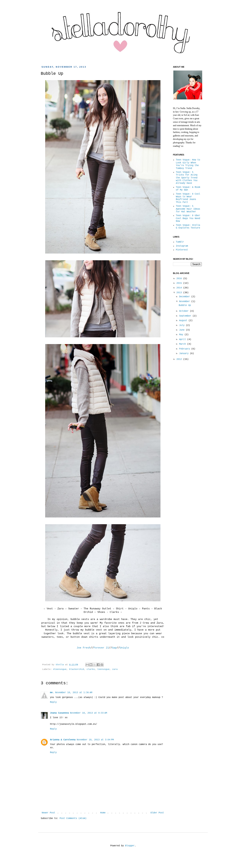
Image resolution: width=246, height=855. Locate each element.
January (184, 353)
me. (52, 692)
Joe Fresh (84, 647)
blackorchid (76, 669)
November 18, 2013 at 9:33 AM (88, 713)
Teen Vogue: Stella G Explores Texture (188, 226)
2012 (179, 359)
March (183, 344)
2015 (179, 283)
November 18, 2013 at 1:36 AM (73, 692)
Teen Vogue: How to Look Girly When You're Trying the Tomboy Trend (188, 164)
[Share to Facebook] (98, 665)
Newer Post (48, 812)
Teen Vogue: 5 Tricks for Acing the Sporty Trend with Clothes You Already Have (186, 178)
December (185, 296)
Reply (53, 702)
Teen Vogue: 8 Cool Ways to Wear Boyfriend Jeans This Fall (188, 198)
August (184, 320)
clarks (91, 669)
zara (115, 669)
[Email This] (87, 665)
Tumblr (180, 242)
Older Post (157, 812)
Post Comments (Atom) (73, 818)
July (182, 325)
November (185, 301)
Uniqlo (124, 647)
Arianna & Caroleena (63, 739)
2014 (179, 287)
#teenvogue (59, 669)
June (182, 330)
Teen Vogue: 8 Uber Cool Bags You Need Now (188, 218)
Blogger (130, 845)
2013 (179, 292)
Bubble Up (185, 305)
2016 (179, 278)
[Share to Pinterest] (102, 665)
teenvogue (103, 669)
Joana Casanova (59, 713)
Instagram (182, 246)
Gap (114, 647)
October (184, 311)
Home (103, 812)
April (183, 339)
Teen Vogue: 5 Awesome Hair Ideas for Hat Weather (188, 209)
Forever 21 (101, 647)
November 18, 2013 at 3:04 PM (95, 739)
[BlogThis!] (91, 665)
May (181, 334)
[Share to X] (94, 665)
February (185, 349)
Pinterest (182, 250)
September (186, 316)
